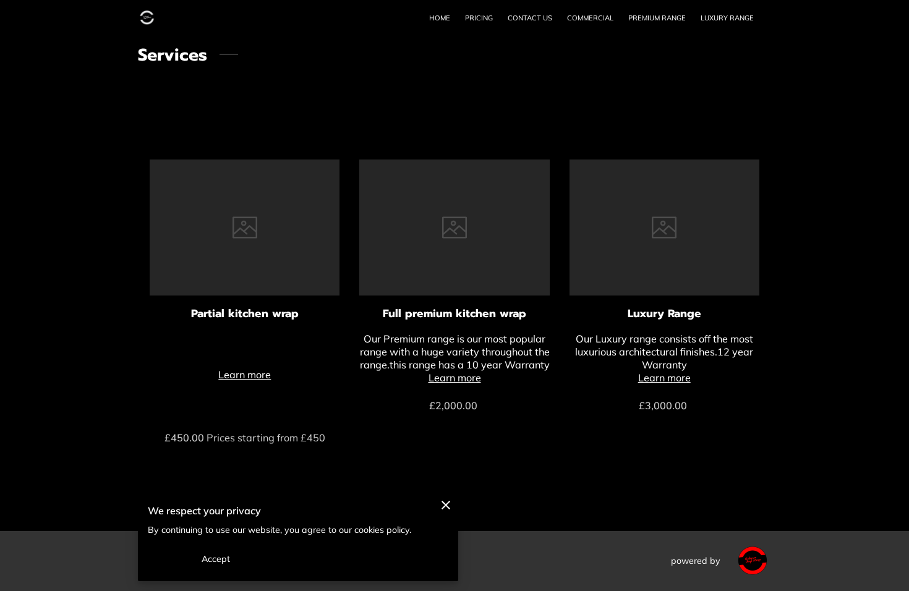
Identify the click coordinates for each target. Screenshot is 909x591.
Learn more (244, 374)
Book (455, 432)
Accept (216, 558)
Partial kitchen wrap (245, 313)
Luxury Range (664, 313)
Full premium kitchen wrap (454, 313)
